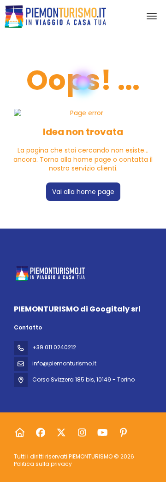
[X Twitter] (61, 432)
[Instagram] (82, 432)
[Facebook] (40, 432)
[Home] (19, 432)
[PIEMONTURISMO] (49, 273)
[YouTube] (102, 432)
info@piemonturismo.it (64, 363)
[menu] (151, 16)
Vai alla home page (83, 191)
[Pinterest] (123, 432)
